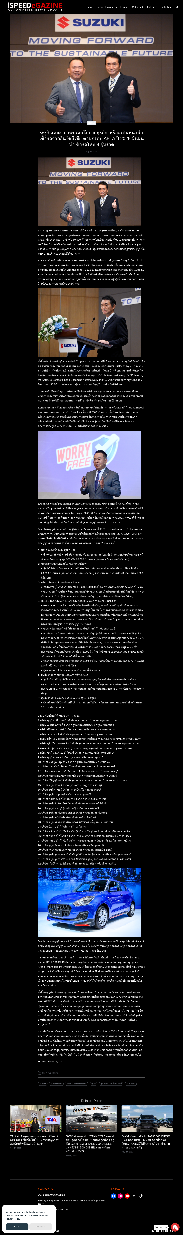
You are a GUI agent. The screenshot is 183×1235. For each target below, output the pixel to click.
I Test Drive (151, 7)
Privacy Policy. (13, 1219)
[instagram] (162, 1231)
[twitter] (157, 1231)
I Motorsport (137, 7)
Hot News (46, 1073)
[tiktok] (171, 1231)
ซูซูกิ (94, 1084)
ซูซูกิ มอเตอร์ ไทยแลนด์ (111, 1084)
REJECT (40, 1226)
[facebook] (153, 1231)
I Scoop (124, 7)
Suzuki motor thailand (76, 1084)
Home (89, 7)
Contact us (165, 7)
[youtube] (166, 1231)
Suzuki (43, 1084)
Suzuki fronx (56, 1084)
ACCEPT (17, 1226)
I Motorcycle (111, 7)
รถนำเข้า (131, 1084)
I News (99, 7)
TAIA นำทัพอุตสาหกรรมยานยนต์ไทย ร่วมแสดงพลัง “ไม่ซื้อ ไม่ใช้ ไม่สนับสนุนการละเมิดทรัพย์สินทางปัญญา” (35, 1140)
